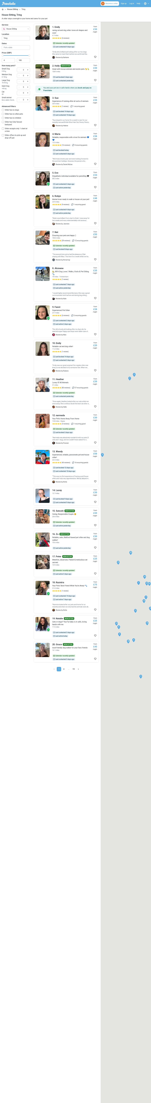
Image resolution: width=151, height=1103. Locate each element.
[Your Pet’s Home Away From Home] (66, 429)
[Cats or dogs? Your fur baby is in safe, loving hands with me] (66, 627)
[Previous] (54, 669)
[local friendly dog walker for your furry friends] (66, 651)
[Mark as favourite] (95, 57)
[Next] (78, 669)
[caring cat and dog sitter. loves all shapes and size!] (66, 42)
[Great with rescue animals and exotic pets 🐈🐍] (66, 73)
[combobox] (16, 29)
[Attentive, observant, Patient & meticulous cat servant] (66, 565)
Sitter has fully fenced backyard (13, 123)
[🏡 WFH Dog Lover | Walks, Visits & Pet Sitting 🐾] (66, 283)
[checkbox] (3, 110)
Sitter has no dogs (12, 110)
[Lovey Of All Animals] (66, 393)
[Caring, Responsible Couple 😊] (66, 518)
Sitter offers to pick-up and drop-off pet (15, 136)
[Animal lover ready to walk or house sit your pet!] (66, 210)
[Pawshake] (9, 3)
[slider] (3, 55)
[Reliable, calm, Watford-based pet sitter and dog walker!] (66, 541)
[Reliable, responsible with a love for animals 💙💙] (66, 149)
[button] (138, 583)
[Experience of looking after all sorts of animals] (66, 112)
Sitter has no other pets (14, 114)
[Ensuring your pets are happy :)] (66, 246)
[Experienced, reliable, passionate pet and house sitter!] (66, 466)
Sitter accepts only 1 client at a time (16, 129)
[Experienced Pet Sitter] (66, 321)
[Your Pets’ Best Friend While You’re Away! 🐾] (66, 596)
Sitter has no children (13, 118)
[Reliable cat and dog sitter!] (66, 357)
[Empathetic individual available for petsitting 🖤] (66, 180)
